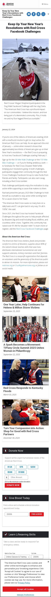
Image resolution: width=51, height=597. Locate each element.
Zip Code (33, 553)
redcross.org (7, 265)
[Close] (48, 561)
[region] (25, 578)
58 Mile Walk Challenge (24, 159)
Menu (45, 4)
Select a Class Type (10, 553)
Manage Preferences (25, 594)
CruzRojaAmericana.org (25, 265)
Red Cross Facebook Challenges (30, 229)
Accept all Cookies (25, 589)
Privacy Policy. (24, 582)
